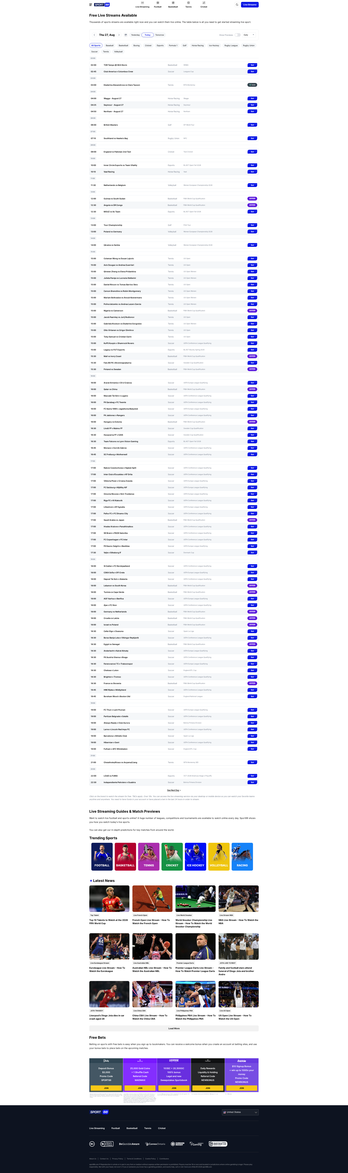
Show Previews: (226, 35)
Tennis (147, 1128)
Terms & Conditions (134, 1159)
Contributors (164, 1159)
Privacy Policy (117, 1159)
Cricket (162, 1128)
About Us (92, 1159)
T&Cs (162, 1093)
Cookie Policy (150, 1159)
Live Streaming (97, 1128)
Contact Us (104, 1159)
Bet (252, 65)
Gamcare (187, 1167)
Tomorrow (159, 35)
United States (234, 1112)
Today (147, 35)
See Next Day (173, 790)
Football (115, 1128)
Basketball (132, 1128)
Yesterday (135, 35)
